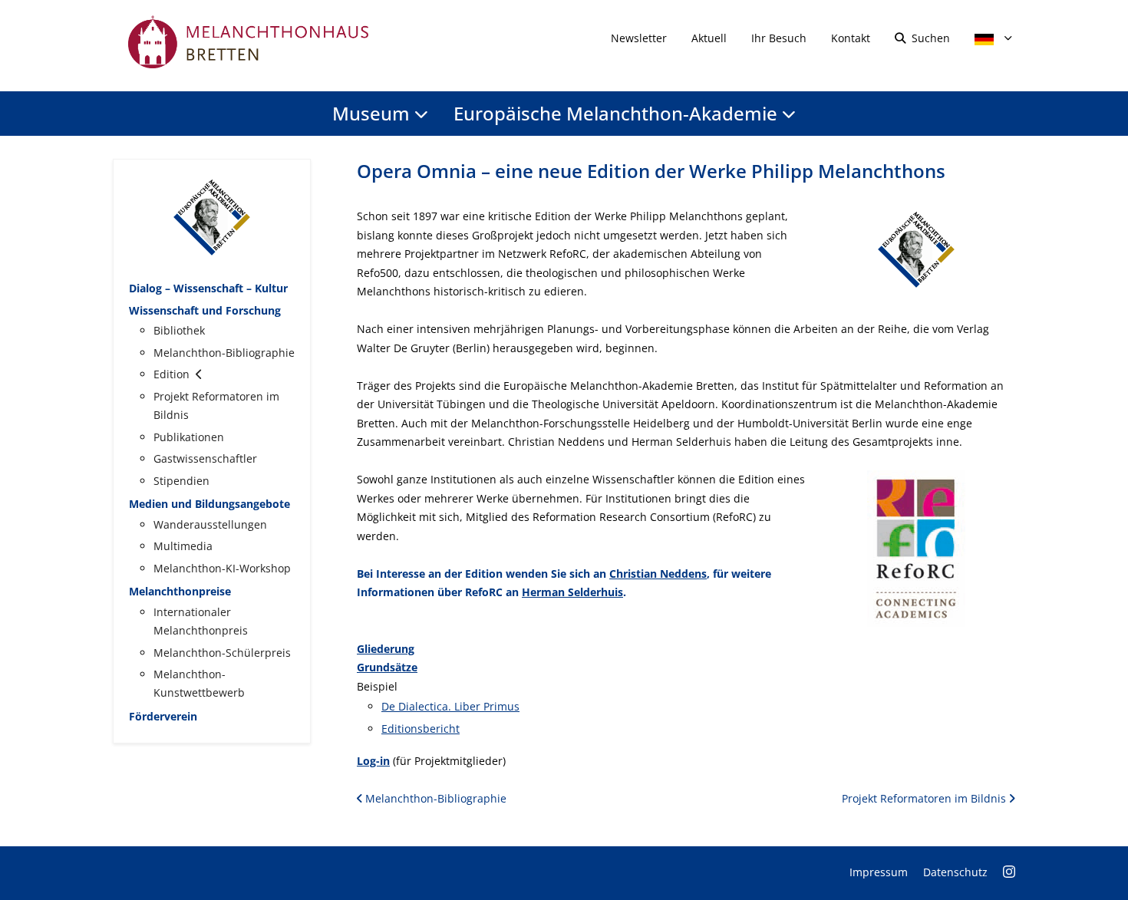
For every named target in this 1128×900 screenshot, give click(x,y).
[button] (916, 248)
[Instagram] (1009, 872)
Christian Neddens (658, 573)
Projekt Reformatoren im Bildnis (925, 798)
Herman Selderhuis (572, 592)
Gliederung (385, 648)
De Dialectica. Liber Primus (450, 706)
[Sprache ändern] (988, 38)
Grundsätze (387, 667)
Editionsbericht (420, 728)
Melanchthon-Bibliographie (434, 798)
